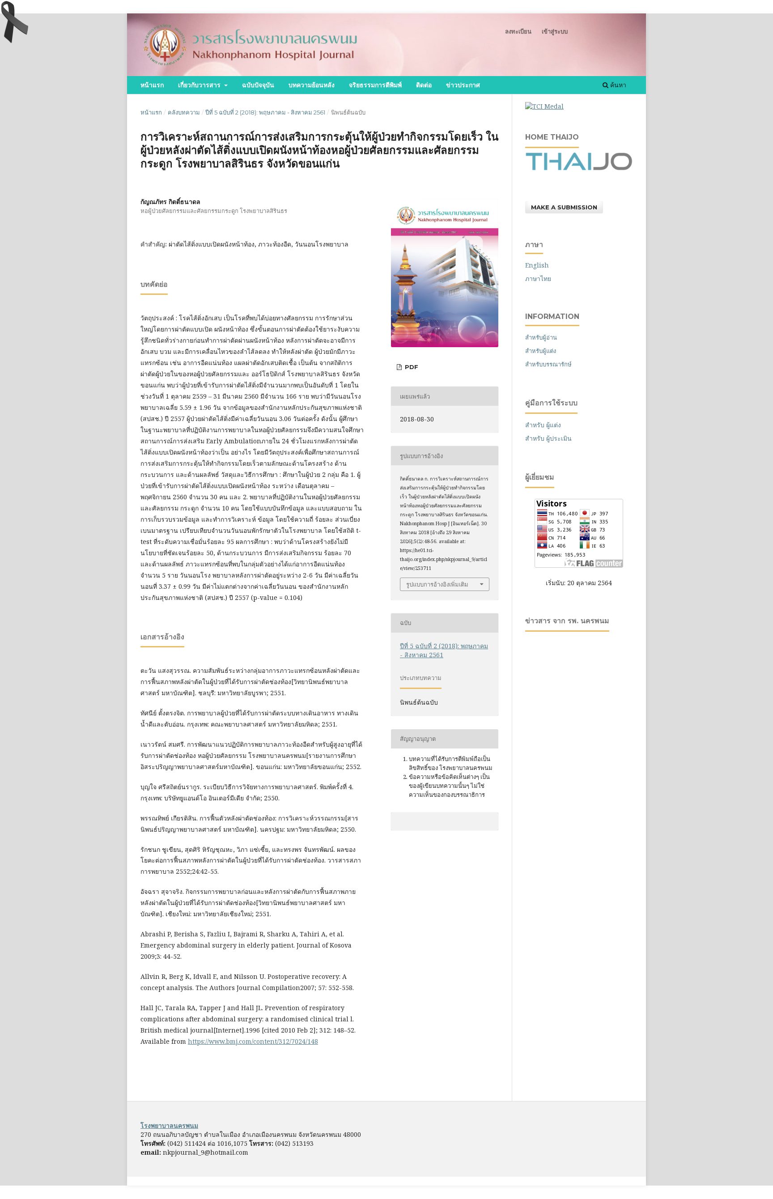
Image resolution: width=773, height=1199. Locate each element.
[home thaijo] (579, 168)
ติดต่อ (424, 85)
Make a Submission (564, 207)
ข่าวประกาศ (463, 85)
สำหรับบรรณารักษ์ (548, 364)
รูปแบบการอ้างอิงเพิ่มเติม (437, 584)
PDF (410, 366)
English (537, 265)
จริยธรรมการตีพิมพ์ (375, 85)
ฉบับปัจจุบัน (258, 85)
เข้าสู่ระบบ (555, 31)
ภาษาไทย (538, 278)
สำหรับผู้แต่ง (540, 351)
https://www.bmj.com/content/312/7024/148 (253, 1041)
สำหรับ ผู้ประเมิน (548, 438)
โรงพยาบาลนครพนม (169, 1125)
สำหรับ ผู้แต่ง (543, 425)
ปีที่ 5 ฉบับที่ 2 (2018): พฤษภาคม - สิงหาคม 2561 (265, 112)
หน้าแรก (152, 85)
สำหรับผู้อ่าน (541, 337)
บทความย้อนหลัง (312, 85)
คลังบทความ (184, 112)
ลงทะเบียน (518, 31)
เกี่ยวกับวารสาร (200, 85)
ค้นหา (617, 85)
